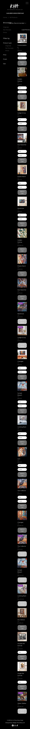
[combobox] (22, 54)
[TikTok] (17, 725)
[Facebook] (13, 725)
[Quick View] (22, 38)
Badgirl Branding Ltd (19, 722)
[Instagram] (15, 725)
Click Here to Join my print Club (15, 13)
